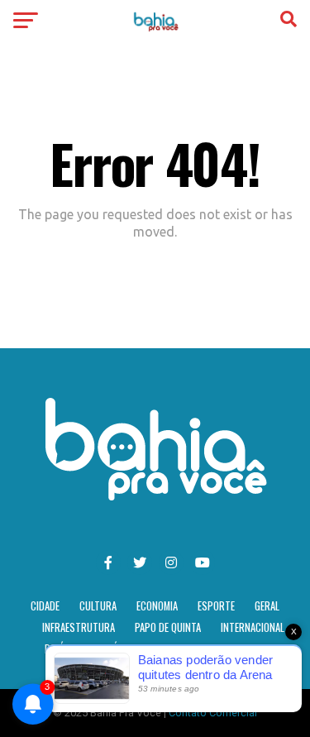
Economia (157, 606)
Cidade (45, 606)
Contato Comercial (213, 712)
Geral (267, 606)
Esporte (216, 606)
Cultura (98, 606)
